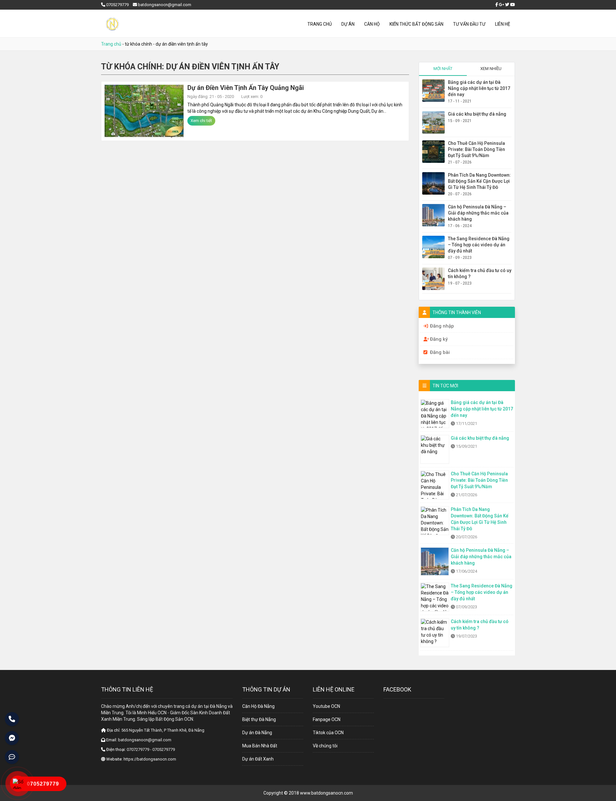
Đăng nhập (442, 326)
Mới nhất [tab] (442, 68)
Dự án (348, 24)
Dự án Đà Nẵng (257, 732)
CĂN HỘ (372, 24)
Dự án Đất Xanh (258, 758)
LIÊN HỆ (502, 24)
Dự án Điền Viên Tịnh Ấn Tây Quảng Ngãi (245, 88)
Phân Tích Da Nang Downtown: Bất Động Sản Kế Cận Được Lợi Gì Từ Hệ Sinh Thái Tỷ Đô (479, 181)
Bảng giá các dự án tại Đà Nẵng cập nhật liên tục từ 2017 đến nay (479, 88)
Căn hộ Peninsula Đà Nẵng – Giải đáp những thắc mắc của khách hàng (478, 213)
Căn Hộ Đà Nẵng (258, 706)
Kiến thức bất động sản (416, 24)
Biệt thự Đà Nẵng (259, 719)
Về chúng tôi (325, 745)
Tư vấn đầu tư (469, 24)
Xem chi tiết (201, 120)
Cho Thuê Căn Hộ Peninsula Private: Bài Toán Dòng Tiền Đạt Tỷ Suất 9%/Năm (476, 149)
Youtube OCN (326, 706)
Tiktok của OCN (328, 732)
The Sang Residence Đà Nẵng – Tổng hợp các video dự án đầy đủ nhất (478, 244)
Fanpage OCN (326, 719)
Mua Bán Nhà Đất (259, 745)
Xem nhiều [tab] (490, 68)
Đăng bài (440, 352)
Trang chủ (319, 24)
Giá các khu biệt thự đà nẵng (477, 114)
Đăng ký (439, 339)
